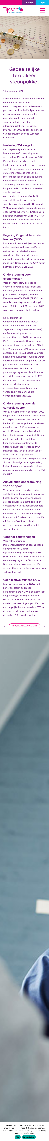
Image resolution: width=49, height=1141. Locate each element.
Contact (29, 2)
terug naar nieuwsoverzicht (24, 626)
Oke (17, 1137)
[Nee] (45, 1131)
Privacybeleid (28, 1137)
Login (42, 2)
